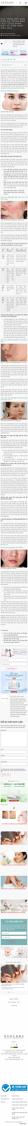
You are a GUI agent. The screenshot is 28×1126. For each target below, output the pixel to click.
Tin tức (10, 42)
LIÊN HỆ (14, 1005)
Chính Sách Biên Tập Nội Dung (19, 1113)
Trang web (4, 761)
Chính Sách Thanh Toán (19, 1102)
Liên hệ (3, 1102)
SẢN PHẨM (14, 999)
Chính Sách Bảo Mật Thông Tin (18, 1117)
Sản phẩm (4, 1096)
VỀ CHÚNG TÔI (14, 1002)
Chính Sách (15, 1096)
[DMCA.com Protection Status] (14, 1047)
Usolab (2, 617)
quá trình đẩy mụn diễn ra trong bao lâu (14, 84)
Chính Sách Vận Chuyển (19, 1105)
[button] (20, 3)
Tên (2, 749)
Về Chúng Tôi (5, 1099)
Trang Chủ (5, 42)
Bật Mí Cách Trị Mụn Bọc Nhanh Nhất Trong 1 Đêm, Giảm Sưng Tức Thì (14, 192)
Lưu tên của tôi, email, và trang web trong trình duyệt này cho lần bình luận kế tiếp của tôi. (13, 770)
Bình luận (4, 730)
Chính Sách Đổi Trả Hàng (18, 1108)
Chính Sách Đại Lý (17, 1099)
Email (3, 755)
